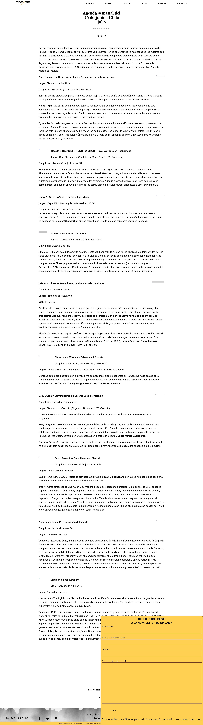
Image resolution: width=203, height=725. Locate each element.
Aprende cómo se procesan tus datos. (180, 719)
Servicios (89, 3)
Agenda (162, 3)
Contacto (182, 3)
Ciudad (106, 649)
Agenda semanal (101, 28)
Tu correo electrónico (113, 638)
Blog (144, 3)
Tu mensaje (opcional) (114, 661)
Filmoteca (50, 302)
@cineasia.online (17, 718)
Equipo (127, 3)
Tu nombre (107, 626)
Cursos (109, 3)
